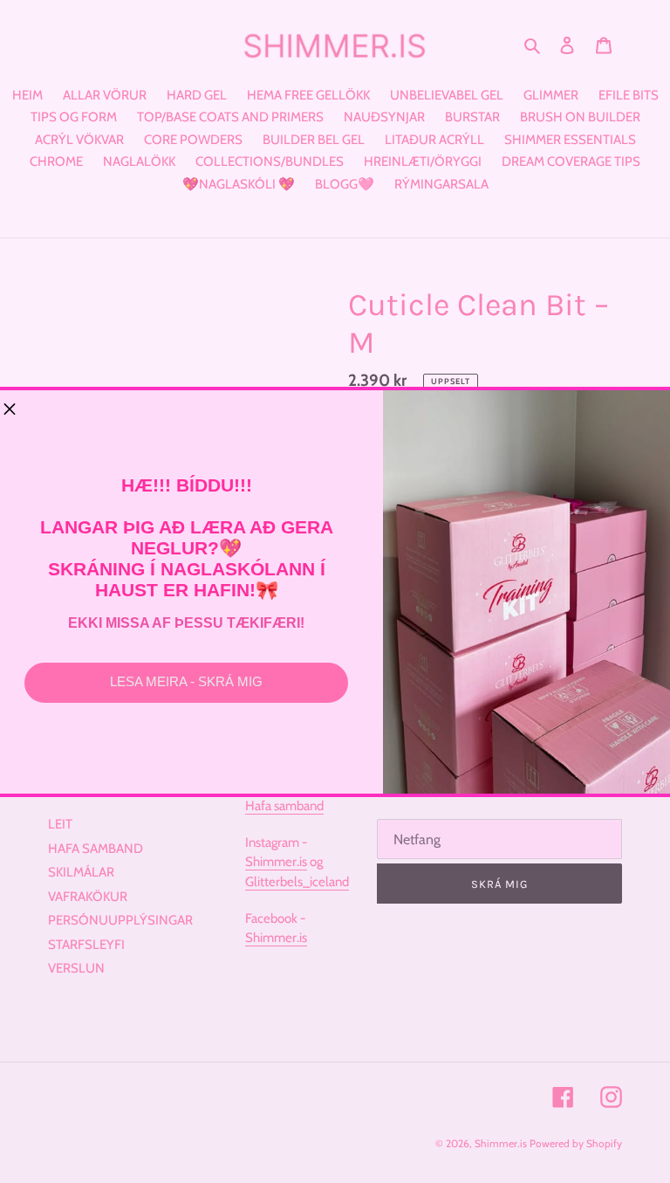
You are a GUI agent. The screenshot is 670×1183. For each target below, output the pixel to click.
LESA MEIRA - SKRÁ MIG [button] (186, 681)
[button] (10, 410)
